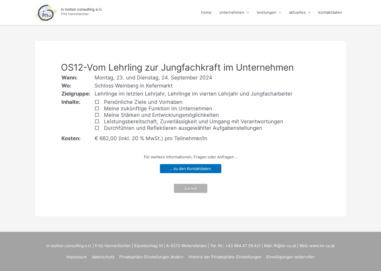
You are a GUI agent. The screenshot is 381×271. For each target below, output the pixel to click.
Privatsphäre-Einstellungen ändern (151, 256)
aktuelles (297, 12)
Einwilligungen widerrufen (290, 256)
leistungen (266, 12)
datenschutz (103, 256)
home (206, 12)
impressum (76, 256)
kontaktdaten (330, 12)
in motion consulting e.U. (81, 9)
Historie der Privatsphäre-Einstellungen (225, 256)
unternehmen (231, 12)
